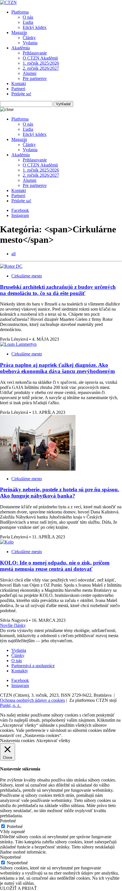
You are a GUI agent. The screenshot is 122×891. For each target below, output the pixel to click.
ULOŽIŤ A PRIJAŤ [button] (18, 888)
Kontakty (19, 670)
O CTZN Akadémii (40, 58)
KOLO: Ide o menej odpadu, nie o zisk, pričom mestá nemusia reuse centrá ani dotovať (55, 566)
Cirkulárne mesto (26, 275)
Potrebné (15, 826)
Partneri (18, 88)
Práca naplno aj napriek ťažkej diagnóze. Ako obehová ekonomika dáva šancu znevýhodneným (57, 368)
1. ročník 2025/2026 (41, 63)
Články (29, 37)
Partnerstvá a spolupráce (33, 665)
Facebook (20, 210)
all (13, 253)
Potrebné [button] (8, 820)
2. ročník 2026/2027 (41, 68)
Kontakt (18, 83)
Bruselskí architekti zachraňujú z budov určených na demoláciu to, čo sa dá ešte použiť (58, 290)
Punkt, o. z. (11, 705)
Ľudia (28, 22)
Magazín (19, 32)
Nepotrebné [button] (10, 857)
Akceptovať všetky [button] (53, 740)
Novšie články (13, 625)
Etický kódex (35, 27)
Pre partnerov (35, 78)
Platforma (20, 12)
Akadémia (20, 47)
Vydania (30, 42)
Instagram (20, 215)
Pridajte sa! (21, 93)
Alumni (29, 73)
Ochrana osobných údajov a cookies (32, 700)
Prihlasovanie (35, 52)
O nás (28, 17)
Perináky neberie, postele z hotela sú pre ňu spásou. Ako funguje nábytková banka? (59, 492)
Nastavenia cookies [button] (17, 740)
